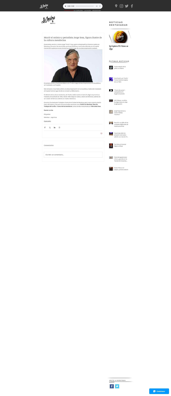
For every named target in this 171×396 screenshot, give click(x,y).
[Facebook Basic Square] (112, 386)
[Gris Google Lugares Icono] (116, 6)
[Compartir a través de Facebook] (45, 127)
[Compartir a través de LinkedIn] (55, 127)
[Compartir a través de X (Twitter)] (50, 127)
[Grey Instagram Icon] (121, 6)
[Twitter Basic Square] (117, 386)
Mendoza (46, 117)
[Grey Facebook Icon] (132, 6)
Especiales (47, 121)
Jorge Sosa (54, 117)
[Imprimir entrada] (59, 127)
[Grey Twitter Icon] (126, 6)
